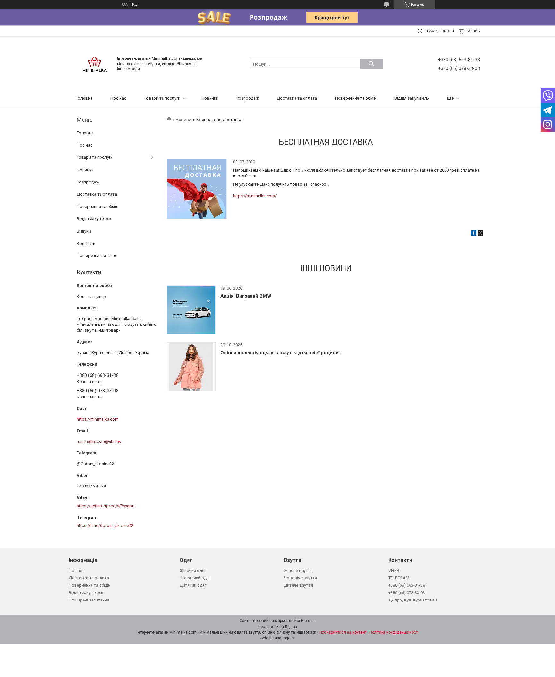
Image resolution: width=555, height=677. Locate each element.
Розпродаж (247, 98)
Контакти (86, 243)
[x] (480, 234)
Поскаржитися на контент (342, 632)
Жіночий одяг (193, 570)
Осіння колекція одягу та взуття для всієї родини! (280, 353)
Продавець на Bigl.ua (277, 626)
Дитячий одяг (193, 585)
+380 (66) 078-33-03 (406, 592)
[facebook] (473, 234)
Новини (183, 119)
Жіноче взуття (298, 570)
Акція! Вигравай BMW (245, 296)
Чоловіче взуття (300, 577)
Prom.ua (308, 621)
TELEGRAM (398, 577)
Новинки (209, 98)
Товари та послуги (162, 98)
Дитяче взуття (298, 585)
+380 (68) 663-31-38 (406, 585)
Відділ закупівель (411, 98)
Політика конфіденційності (393, 632)
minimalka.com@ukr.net (99, 441)
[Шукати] (371, 64)
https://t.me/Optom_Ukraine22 (105, 525)
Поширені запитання (97, 255)
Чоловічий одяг (195, 577)
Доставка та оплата (297, 98)
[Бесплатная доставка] (197, 189)
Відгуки (84, 231)
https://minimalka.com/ (255, 195)
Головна (84, 98)
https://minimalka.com (98, 419)
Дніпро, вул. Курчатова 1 (412, 600)
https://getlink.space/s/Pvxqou (105, 505)
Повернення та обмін (355, 98)
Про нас (118, 98)
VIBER (393, 570)
